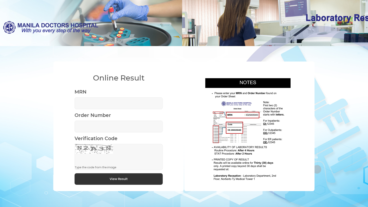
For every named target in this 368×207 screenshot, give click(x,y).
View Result (119, 179)
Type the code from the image (95, 167)
